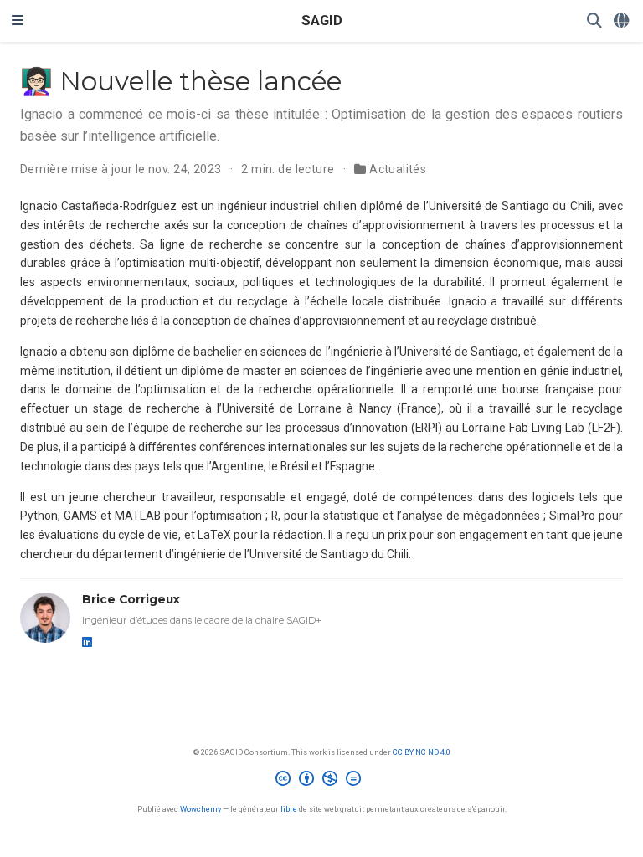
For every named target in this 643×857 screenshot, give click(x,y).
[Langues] (622, 21)
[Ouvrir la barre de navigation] (17, 21)
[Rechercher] (594, 21)
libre (288, 808)
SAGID (321, 20)
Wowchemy (200, 808)
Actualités (397, 169)
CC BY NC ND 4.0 (421, 752)
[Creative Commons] (321, 781)
